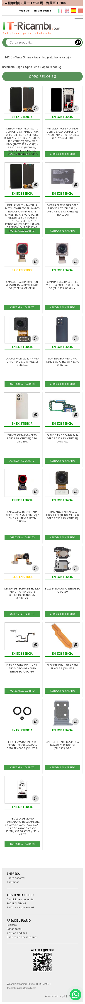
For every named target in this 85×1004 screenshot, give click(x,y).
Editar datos (14, 928)
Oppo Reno (32, 67)
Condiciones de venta (20, 899)
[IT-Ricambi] (31, 36)
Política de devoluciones (22, 937)
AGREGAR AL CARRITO (62, 154)
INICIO (8, 57)
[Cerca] (78, 42)
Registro (24, 10)
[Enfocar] (35, 108)
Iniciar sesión (42, 10)
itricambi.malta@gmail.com (21, 988)
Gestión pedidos (17, 933)
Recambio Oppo (12, 67)
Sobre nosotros (16, 878)
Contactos (13, 882)
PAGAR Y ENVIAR (16, 903)
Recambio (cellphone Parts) (51, 57)
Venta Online (23, 57)
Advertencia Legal (55, 996)
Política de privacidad (20, 907)
